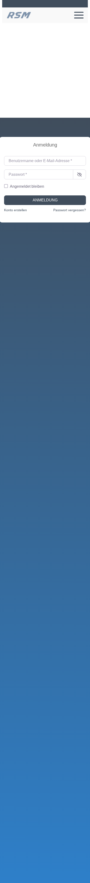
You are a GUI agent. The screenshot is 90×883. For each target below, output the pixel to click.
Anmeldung (45, 200)
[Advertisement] (45, 70)
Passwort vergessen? (69, 210)
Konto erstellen (15, 210)
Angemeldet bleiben (27, 186)
